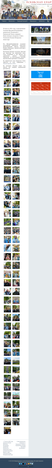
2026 (41, 83)
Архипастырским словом (9, 63)
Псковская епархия (18, 1)
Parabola (26, 466)
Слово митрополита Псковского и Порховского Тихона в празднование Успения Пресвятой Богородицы (20, 445)
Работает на (21, 466)
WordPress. (31, 466)
